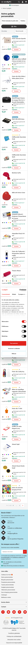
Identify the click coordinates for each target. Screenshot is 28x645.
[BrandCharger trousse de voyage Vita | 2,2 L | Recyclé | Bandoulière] (6, 99)
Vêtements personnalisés (8, 590)
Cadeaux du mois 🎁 (7, 574)
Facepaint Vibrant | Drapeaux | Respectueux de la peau (19, 216)
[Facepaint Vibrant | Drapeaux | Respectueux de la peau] (6, 215)
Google (3, 559)
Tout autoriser (14, 343)
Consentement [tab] (6, 294)
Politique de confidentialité (14, 636)
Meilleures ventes (6, 597)
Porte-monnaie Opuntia (19, 38)
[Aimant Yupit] (6, 447)
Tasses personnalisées (7, 585)
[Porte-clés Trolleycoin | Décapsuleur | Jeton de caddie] (6, 254)
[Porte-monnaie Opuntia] (6, 40)
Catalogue (4, 595)
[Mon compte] (22, 2)
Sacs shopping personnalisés (9, 592)
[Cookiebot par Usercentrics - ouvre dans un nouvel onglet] (19, 290)
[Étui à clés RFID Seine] (6, 120)
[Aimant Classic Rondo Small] (6, 469)
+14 (3, 497)
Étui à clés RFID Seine (18, 119)
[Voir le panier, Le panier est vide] (26, 2)
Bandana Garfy (16, 173)
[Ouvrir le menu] (2, 2)
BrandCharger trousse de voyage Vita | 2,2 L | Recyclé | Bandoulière (18, 100)
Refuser (14, 353)
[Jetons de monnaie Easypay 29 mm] (6, 489)
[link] (5, 505)
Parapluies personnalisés (8, 582)
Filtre (15, 26)
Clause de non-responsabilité (14, 643)
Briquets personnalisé (7, 579)
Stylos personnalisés (7, 577)
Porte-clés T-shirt (17, 408)
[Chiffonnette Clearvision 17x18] (6, 138)
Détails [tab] (14, 294)
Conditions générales (14, 633)
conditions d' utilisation (17, 557)
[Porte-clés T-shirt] (6, 410)
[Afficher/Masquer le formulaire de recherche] (19, 2)
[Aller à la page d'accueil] (7, 2)
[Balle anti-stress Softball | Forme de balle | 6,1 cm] (6, 57)
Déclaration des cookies (14, 639)
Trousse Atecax (16, 270)
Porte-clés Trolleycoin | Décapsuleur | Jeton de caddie (18, 253)
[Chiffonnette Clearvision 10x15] (6, 158)
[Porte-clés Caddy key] (6, 373)
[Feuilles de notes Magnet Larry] (6, 427)
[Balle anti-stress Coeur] (6, 196)
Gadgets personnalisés (7, 587)
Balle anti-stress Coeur (18, 192)
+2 (2, 66)
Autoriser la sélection (14, 348)
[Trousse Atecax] (6, 274)
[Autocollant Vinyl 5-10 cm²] (6, 236)
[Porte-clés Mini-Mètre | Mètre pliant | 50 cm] (6, 79)
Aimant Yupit (15, 444)
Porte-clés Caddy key (18, 371)
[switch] (24, 326)
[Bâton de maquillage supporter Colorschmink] (6, 391)
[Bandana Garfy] (6, 176)
